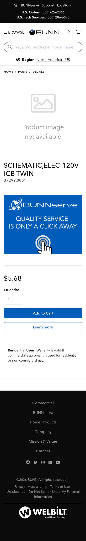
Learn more (43, 327)
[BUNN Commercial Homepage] (44, 32)
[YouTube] (58, 462)
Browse (15, 32)
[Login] (68, 32)
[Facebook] (28, 462)
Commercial (43, 403)
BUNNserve (43, 412)
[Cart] (78, 32)
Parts (22, 71)
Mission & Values (43, 441)
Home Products (43, 422)
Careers (43, 451)
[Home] (15, 5)
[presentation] (8, 153)
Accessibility (37, 487)
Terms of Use (60, 487)
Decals (38, 71)
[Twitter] (36, 462)
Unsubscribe (16, 492)
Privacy (20, 487)
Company (43, 431)
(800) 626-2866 (53, 12)
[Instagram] (43, 462)
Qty (11, 290)
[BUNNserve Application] (43, 224)
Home (8, 71)
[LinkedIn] (50, 462)
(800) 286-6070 (58, 17)
